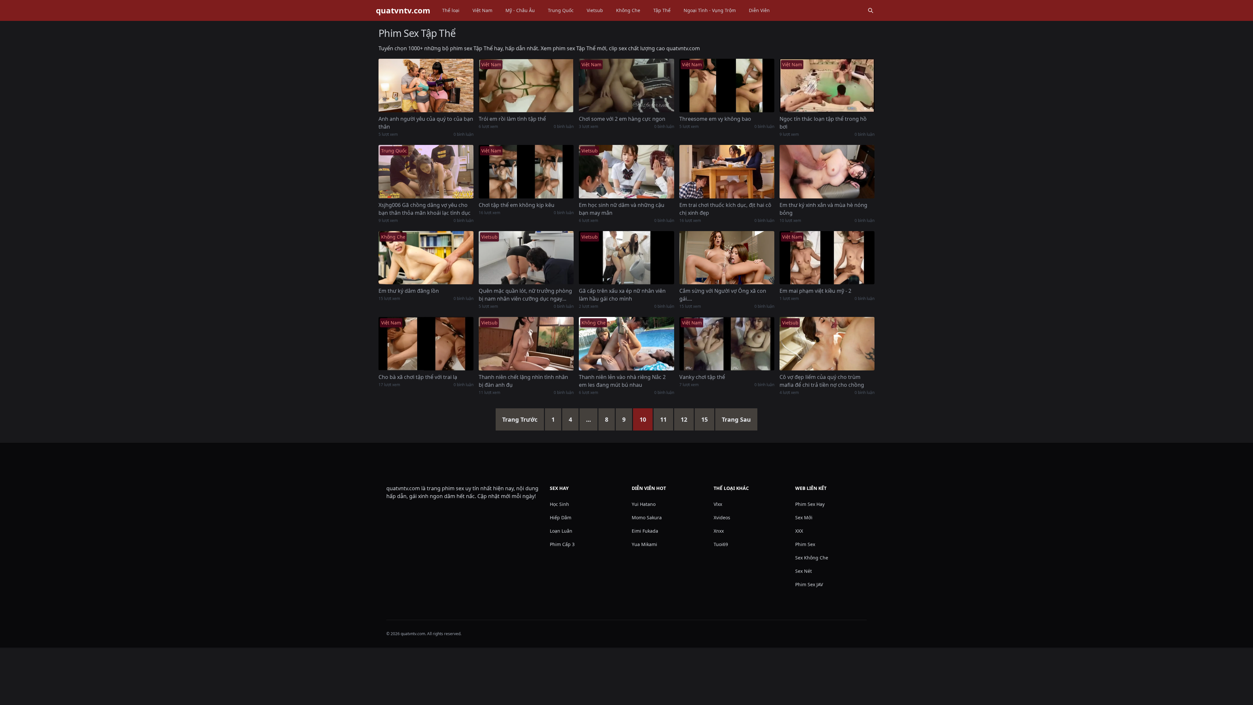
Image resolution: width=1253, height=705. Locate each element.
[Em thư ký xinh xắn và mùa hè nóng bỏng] (827, 171)
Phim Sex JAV (809, 584)
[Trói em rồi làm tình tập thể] (526, 85)
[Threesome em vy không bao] (726, 85)
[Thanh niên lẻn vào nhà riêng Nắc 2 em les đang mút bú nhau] (626, 343)
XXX (799, 531)
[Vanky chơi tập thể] (726, 343)
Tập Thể (662, 10)
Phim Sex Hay (810, 504)
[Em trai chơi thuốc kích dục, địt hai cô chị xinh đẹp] (726, 171)
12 (684, 419)
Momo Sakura (647, 517)
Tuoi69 (721, 544)
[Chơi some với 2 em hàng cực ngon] (626, 85)
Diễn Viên (759, 10)
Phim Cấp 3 (562, 544)
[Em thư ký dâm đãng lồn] (426, 258)
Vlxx (718, 504)
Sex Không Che (811, 558)
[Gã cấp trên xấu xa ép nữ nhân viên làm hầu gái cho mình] (626, 258)
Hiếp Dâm (560, 517)
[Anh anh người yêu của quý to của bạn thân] (426, 85)
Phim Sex (805, 544)
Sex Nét (803, 571)
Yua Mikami (644, 544)
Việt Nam (482, 10)
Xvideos (722, 517)
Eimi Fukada (645, 531)
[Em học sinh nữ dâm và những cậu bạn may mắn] (626, 171)
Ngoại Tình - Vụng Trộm (710, 10)
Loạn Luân (561, 531)
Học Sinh (559, 504)
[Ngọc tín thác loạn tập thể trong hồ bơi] (827, 85)
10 (643, 419)
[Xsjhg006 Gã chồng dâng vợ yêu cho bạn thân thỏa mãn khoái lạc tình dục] (426, 171)
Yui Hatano (644, 504)
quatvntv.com (403, 10)
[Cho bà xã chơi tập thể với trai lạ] (426, 343)
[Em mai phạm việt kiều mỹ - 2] (827, 258)
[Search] (870, 10)
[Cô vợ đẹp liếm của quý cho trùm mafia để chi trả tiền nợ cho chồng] (827, 343)
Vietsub (595, 10)
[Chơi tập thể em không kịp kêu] (526, 171)
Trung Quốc (561, 10)
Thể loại (450, 10)
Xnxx (719, 531)
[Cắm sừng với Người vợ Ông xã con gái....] (726, 258)
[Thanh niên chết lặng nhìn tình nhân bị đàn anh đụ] (526, 343)
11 (663, 419)
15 (704, 419)
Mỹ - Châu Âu (520, 10)
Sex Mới (803, 517)
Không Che (628, 10)
